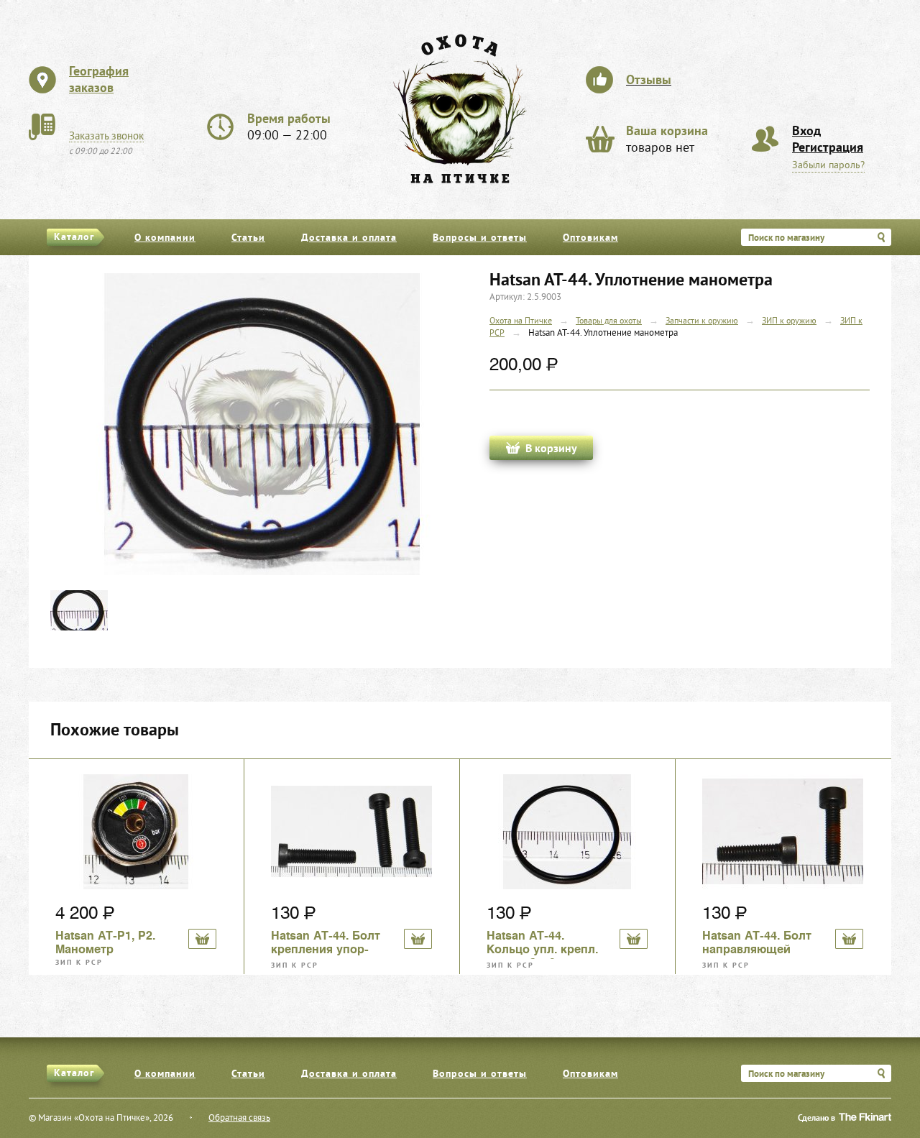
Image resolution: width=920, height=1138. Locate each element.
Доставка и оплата (349, 238)
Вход (806, 132)
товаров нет (667, 140)
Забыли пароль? (828, 166)
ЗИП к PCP (79, 963)
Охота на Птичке (520, 321)
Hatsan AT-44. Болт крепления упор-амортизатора (325, 944)
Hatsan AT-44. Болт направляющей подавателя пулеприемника (756, 944)
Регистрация (827, 148)
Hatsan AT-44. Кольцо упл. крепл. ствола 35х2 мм (542, 944)
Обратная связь (239, 1118)
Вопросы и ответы (480, 238)
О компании (165, 238)
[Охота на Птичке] (460, 108)
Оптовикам (590, 238)
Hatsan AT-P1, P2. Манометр (105, 942)
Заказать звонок (106, 136)
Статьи (248, 238)
